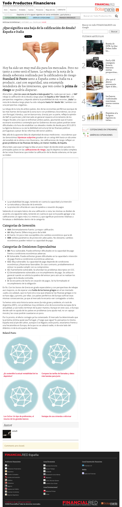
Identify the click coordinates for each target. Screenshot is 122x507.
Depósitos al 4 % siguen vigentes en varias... (112, 116)
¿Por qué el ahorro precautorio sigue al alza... (111, 83)
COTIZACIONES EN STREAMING (15, 18)
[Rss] (117, 10)
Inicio (5, 10)
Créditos (9, 480)
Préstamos (10, 483)
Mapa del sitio (50, 10)
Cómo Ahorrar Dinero (52, 480)
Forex (47, 494)
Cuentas (31, 10)
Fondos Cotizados (12, 474)
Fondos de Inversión (13, 477)
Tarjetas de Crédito (13, 489)
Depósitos (10, 472)
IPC (8, 466)
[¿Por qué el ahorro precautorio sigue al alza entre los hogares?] (94, 83)
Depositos (13, 10)
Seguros (9, 486)
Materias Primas (50, 491)
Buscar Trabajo (50, 469)
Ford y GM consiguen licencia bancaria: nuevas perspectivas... (112, 66)
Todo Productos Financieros (29, 2)
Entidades (22, 10)
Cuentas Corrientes (13, 492)
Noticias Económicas (11, 22)
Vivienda (48, 472)
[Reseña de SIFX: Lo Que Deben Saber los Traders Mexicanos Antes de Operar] (94, 47)
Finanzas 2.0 (88, 466)
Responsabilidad (25, 502)
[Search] (116, 16)
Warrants (48, 477)
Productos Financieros (14, 469)
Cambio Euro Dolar (51, 483)
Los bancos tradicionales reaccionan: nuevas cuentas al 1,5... (112, 101)
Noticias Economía (51, 466)
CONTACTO (61, 10)
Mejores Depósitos (13, 495)
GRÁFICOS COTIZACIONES (41, 18)
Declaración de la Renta (52, 474)
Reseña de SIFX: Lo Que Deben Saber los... (111, 47)
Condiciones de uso (11, 502)
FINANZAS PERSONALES (67, 18)
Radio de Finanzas (90, 474)
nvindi (44, 22)
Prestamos (39, 10)
